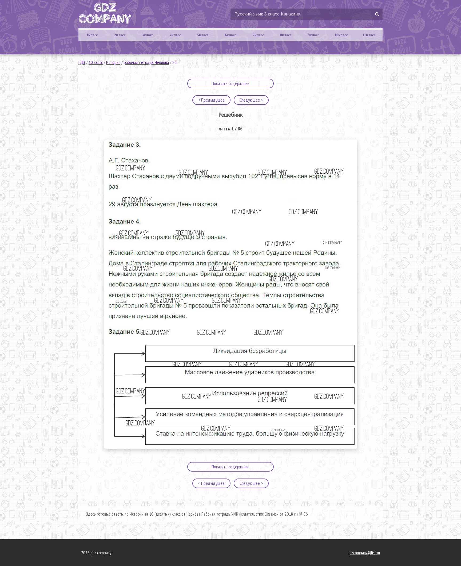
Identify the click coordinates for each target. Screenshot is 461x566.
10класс (341, 35)
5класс (202, 35)
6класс (230, 35)
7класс (258, 35)
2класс (119, 35)
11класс (369, 35)
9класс (313, 35)
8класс (285, 35)
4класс (175, 35)
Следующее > (251, 100)
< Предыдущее (211, 100)
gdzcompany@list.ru (364, 553)
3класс (147, 35)
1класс (92, 35)
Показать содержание (230, 83)
